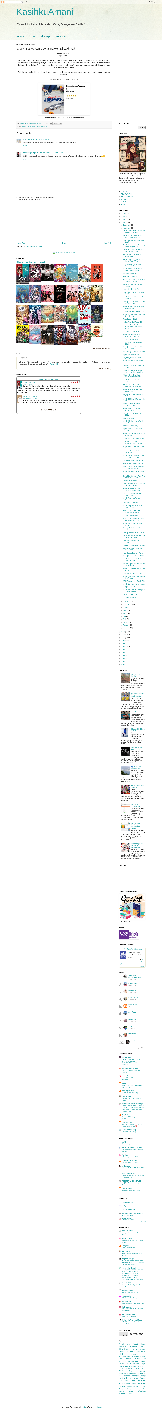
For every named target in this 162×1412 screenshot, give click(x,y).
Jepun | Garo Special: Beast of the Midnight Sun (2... (133, 467)
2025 (123, 216)
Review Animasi (132, 1378)
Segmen (143, 1387)
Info (138, 1354)
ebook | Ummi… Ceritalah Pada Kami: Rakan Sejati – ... (134, 447)
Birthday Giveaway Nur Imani (137, 786)
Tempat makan (134, 1389)
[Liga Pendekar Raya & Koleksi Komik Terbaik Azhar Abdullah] (22, 343)
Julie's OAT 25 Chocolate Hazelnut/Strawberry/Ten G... (133, 376)
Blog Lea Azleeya (128, 1259)
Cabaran (133, 1346)
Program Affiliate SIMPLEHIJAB (137, 748)
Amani (135, 1344)
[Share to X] (56, 123)
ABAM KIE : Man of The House (132, 1147)
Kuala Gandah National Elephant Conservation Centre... (134, 536)
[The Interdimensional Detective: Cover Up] (72, 323)
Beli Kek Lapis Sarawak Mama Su (132, 1157)
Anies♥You (125, 1076)
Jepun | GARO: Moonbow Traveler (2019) (131, 404)
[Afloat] (35, 323)
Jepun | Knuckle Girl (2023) (132, 355)
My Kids (131, 1369)
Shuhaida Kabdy (127, 1290)
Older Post (107, 243)
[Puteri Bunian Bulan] (22, 283)
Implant (133, 1354)
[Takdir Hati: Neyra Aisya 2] (47, 302)
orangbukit (125, 1246)
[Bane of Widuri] (97, 323)
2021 (123, 635)
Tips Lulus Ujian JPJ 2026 (130, 1162)
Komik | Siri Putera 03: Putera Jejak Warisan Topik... (133, 250)
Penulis (143, 1373)
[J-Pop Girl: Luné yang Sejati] (35, 303)
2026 (123, 214)
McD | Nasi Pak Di (129, 587)
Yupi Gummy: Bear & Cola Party (134, 311)
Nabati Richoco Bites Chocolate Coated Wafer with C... (134, 484)
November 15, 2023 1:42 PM (53, 153)
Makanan (122, 1362)
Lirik (144, 1359)
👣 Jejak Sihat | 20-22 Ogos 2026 (138, 767)
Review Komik (131, 1384)
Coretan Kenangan (129, 418)
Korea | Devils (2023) (130, 319)
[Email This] (51, 123)
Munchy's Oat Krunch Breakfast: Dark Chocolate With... (134, 519)
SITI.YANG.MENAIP (128, 1314)
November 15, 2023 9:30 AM (40, 139)
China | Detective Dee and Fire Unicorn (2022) (133, 348)
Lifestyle (137, 1359)
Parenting (142, 1371)
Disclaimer (60, 36)
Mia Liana (125, 1155)
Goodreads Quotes (104, 368)
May (124, 616)
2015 (123, 652)
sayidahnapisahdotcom (130, 1161)
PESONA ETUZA (128, 1219)
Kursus (128, 1359)
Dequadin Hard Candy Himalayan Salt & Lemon (132, 442)
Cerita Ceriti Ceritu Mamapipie (132, 1104)
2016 (123, 649)
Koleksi (133, 1357)
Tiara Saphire (126, 1096)
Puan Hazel (132, 1005)
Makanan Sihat (125, 1364)
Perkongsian (135, 1376)
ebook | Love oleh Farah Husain (134, 584)
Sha (129, 952)
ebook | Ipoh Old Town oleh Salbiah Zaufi (132, 409)
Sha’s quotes (22, 357)
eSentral (24, 126)
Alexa (128, 1344)
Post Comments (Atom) (34, 247)
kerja (131, 1393)
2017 (123, 646)
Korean (138, 1357)
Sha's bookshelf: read (30, 262)
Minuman (142, 1367)
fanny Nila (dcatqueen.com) (32, 153)
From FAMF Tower (128, 1283)
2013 (123, 658)
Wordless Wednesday (130, 274)
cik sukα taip (126, 1296)
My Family (123, 1369)
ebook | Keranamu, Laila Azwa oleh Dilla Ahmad (133, 560)
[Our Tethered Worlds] (35, 343)
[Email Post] (47, 123)
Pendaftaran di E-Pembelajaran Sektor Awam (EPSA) (137, 825)
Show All (143, 1193)
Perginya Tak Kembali (135, 675)
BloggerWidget (141, 1048)
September (127, 604)
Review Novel (42, 126)
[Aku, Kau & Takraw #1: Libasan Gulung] (60, 282)
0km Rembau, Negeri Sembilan (133, 463)
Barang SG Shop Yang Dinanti (137, 805)
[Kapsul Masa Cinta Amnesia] (97, 302)
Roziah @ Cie (133, 998)
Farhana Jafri (133, 990)
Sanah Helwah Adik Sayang (130, 1292)
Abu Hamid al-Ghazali (30, 398)
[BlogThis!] (53, 123)
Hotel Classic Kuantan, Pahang (133, 553)
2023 (123, 222)
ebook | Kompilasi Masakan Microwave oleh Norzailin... (133, 371)
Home (20, 36)
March (125, 622)
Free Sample (133, 1349)
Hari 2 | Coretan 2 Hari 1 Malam (134, 533)
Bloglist (143, 1344)
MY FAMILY (125, 199)
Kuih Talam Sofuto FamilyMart (131, 1298)
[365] (47, 280)
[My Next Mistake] (47, 344)
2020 (123, 638)
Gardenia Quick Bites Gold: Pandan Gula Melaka (132, 511)
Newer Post (21, 243)
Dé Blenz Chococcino (130, 503)
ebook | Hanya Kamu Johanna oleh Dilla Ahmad (133, 472)
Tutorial (121, 1391)
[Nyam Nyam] (97, 337)
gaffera (85, 1407)
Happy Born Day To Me (131, 289)
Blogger (99, 1407)
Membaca (35, 126)
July (124, 610)
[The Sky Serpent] (47, 323)
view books (141, 966)
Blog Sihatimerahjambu (130, 1068)
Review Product (133, 1387)
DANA (124, 1083)
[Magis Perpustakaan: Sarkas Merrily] (22, 324)
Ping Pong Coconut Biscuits (132, 358)
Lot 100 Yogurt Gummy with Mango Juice (132, 494)
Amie (130, 1026)
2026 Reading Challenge (132, 948)
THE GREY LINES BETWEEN (132, 1181)
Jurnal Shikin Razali (129, 1268)
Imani (128, 1354)
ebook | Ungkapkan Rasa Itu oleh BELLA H (132, 506)
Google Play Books (138, 1351)
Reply (25, 146)
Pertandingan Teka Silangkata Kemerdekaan (137, 845)
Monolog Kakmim (128, 1091)
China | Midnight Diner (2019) (133, 460)
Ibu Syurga (125, 1206)
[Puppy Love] (84, 324)
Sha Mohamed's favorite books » (101, 348)
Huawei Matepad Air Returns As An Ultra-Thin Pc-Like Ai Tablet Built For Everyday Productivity (133, 1262)
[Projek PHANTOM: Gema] (84, 304)
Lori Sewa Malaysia (129, 1210)
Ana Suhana (126, 1251)
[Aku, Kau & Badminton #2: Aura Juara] (84, 282)
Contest (143, 1346)
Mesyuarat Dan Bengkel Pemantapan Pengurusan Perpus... (132, 327)
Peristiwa (126, 1376)
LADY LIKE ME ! (127, 1122)
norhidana (132, 1019)
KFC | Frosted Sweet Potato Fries (134, 581)
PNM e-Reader (127, 1371)
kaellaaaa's (126, 1166)
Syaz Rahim (132, 983)
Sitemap (45, 36)
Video (131, 1391)
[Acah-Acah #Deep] (35, 282)
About (32, 36)
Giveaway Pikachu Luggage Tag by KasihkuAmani (137, 695)
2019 (123, 641)
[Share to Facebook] (58, 123)
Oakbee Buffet (141, 1369)
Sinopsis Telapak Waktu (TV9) (131, 1190)
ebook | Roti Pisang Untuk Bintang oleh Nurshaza (132, 335)
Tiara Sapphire (127, 1188)
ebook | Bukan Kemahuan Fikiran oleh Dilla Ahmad (132, 489)
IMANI (123, 204)
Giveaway (142, 1349)
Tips (144, 1389)
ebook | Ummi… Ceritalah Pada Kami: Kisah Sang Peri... (134, 456)
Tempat (122, 1389)
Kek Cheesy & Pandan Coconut (134, 352)
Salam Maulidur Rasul (128, 1248)
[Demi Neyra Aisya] (72, 302)
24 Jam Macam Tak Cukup (130, 1093)
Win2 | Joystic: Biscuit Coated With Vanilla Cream (133, 265)
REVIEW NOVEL (126, 194)
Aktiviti (121, 1344)
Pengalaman (123, 1373)
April (125, 619)
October (126, 601)
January (126, 628)
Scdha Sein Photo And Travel (132, 1320)
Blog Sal (125, 1115)
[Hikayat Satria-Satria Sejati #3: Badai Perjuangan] (72, 344)
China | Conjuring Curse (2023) (133, 556)
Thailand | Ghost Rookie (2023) (133, 438)
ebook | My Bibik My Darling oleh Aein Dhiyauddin (134, 591)
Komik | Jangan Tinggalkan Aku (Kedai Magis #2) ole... (133, 260)
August (125, 607)
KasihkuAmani (44, 12)
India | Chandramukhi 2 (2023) (133, 331)
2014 (123, 655)
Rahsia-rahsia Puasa (30, 396)
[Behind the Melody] (22, 303)
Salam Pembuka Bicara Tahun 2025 (133, 1303)
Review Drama (130, 1381)
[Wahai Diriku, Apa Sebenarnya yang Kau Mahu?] (72, 282)
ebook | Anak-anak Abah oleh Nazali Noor (133, 390)
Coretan (123, 1349)
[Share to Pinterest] (61, 123)
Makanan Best (137, 1361)
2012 (123, 661)
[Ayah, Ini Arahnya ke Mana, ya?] (60, 302)
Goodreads (123, 1351)
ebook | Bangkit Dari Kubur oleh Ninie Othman (134, 315)
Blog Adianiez (126, 1301)
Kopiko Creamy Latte (130, 595)
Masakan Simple (139, 1364)
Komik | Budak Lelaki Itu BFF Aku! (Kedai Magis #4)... (132, 236)
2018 (123, 643)
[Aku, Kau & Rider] (84, 342)
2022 (123, 632)
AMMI (124, 1142)
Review (122, 1378)
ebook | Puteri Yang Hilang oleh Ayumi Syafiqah (134, 307)
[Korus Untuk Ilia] (97, 281)
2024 (123, 219)
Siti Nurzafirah (127, 1307)
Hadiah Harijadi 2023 (130, 276)
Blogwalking (123, 1346)
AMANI (123, 202)
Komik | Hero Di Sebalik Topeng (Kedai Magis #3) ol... (134, 246)
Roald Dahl (54, 364)
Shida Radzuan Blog (129, 1130)
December (127, 225)
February (126, 625)
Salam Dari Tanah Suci (129, 1316)
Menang (134, 1367)
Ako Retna (132, 1012)
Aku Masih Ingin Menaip (129, 1132)
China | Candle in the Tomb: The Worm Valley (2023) (134, 477)
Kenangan (126, 1357)
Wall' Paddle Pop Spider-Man (133, 573)
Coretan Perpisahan (130, 481)
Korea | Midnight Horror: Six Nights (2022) (132, 549)
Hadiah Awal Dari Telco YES (132, 322)
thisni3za (134, 1041)
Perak (121, 1376)
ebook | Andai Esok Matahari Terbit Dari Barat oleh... (132, 270)
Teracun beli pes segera (129, 1144)
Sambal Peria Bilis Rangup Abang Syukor (132, 255)
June (125, 613)
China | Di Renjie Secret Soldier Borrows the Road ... (134, 302)
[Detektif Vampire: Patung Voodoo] (60, 345)
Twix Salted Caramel (138, 712)
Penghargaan (134, 1373)
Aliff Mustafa (28, 384)
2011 (123, 664)
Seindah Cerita (127, 1238)
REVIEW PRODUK (127, 196)
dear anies (26, 139)
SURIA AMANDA (128, 1231)
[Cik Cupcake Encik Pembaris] (60, 322)
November (127, 228)
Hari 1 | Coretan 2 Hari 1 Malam (134, 545)
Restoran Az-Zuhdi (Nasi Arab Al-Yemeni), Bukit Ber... (134, 280)
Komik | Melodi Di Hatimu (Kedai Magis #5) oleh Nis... (134, 231)
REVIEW (124, 191)
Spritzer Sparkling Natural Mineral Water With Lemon (133, 385)
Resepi (143, 1376)
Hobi (29, 126)
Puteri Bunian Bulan (29, 382)
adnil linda (132, 1034)
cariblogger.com (127, 1202)
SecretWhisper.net (128, 1173)
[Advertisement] (63, 221)
